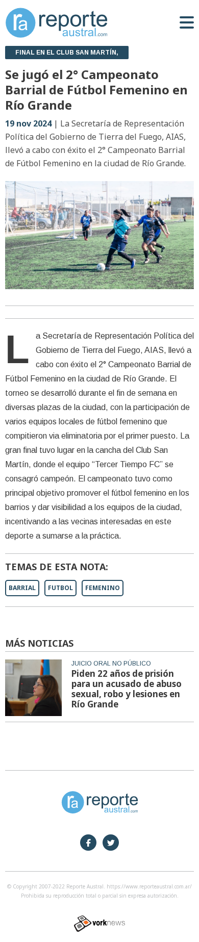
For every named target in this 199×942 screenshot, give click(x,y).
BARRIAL (22, 587)
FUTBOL (60, 587)
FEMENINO (102, 587)
